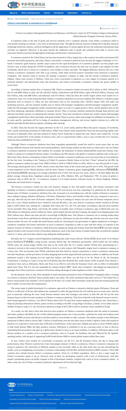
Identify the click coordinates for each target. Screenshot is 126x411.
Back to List (63, 368)
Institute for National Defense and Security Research (64, 395)
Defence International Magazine (49, 399)
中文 (116, 5)
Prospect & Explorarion (17, 395)
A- (80, 5)
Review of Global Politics (36, 395)
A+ (73, 5)
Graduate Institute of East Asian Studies (98, 395)
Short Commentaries (31, 13)
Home (11, 19)
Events (47, 13)
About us (13, 13)
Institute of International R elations (75, 399)
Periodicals (58, 13)
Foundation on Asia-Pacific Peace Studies (23, 399)
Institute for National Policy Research (72, 403)
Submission (73, 13)
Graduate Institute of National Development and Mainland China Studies (33, 403)
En (112, 5)
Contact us (86, 13)
